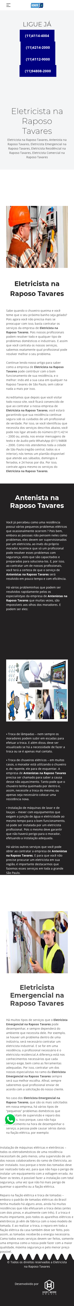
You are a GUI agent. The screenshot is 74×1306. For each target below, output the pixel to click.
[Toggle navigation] (8, 5)
